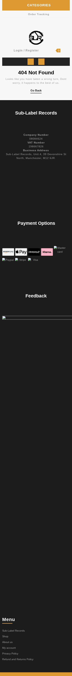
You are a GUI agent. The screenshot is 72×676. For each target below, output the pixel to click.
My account (9, 647)
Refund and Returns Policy (17, 659)
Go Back (36, 91)
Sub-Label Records (13, 630)
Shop (5, 636)
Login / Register (26, 50)
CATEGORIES (39, 5)
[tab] (31, 61)
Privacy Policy (10, 653)
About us (7, 642)
